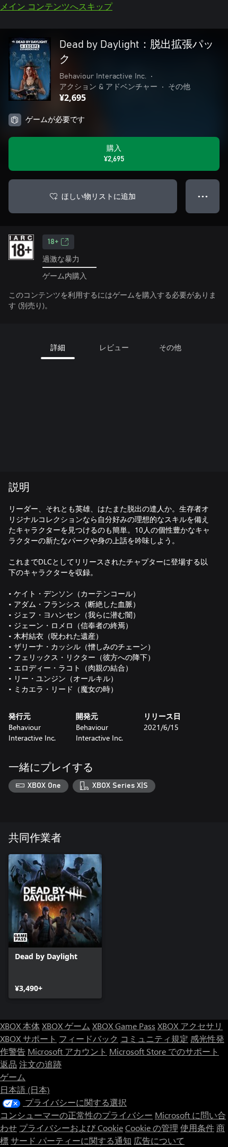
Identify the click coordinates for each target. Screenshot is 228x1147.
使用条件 (197, 1127)
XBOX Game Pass (123, 1025)
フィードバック (88, 1038)
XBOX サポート (28, 1038)
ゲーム (12, 1076)
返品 (8, 1064)
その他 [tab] (170, 347)
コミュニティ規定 (154, 1038)
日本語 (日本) (25, 1089)
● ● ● (203, 196)
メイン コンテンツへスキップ (56, 6)
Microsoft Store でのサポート (164, 1051)
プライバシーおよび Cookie (71, 1127)
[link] (55, 926)
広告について (159, 1140)
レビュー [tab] (114, 347)
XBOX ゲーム (66, 1025)
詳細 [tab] (57, 347)
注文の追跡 (40, 1064)
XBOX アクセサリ (190, 1025)
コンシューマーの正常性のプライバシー (76, 1114)
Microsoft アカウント (67, 1051)
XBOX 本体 (20, 1025)
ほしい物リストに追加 (99, 196)
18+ (53, 242)
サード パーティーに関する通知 (71, 1140)
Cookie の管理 (151, 1127)
